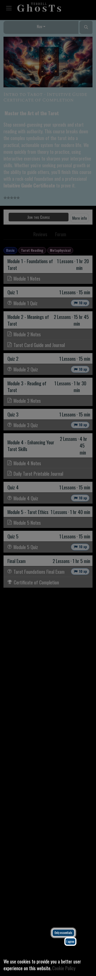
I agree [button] (70, 941)
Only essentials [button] (63, 932)
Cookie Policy (63, 968)
